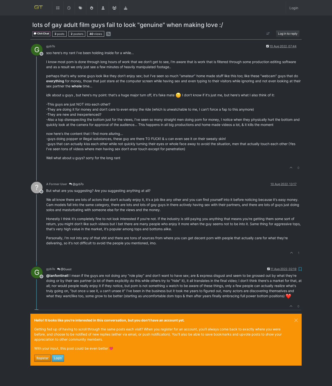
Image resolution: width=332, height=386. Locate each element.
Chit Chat (43, 33)
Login (58, 358)
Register (42, 358)
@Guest (65, 269)
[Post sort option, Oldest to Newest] (268, 34)
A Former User (56, 184)
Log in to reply (287, 33)
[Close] (296, 320)
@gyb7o (78, 184)
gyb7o (50, 46)
